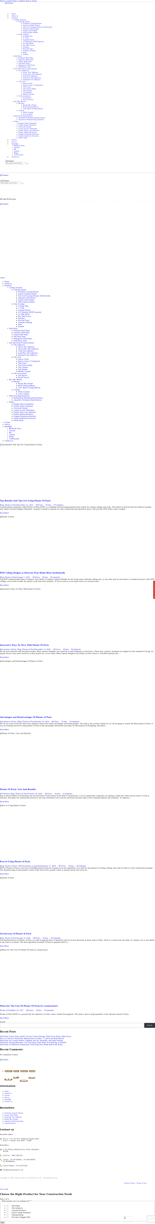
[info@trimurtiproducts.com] (20, 1170)
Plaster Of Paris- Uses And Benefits (18, 789)
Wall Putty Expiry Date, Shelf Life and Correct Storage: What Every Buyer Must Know (35, 1036)
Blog (2, 505)
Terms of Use (141, 1183)
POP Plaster (5, 794)
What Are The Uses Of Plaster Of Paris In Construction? (29, 1006)
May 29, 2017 (18, 1010)
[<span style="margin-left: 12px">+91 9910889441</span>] (8, 1161)
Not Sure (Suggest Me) (21, 1217)
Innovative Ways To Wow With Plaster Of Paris (24, 645)
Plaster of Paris (11, 505)
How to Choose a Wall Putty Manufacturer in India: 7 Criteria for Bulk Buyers (32, 1038)
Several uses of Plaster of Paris (15, 933)
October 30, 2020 (42, 722)
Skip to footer (31, 1)
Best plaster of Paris (8, 649)
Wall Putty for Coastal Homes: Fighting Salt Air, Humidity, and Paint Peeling (31, 1040)
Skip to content (6, 1)
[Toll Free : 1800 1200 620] (20, 1155)
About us (93, 201)
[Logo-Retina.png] (8, 199)
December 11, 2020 (43, 649)
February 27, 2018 (48, 866)
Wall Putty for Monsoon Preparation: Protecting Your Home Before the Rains (31, 1044)
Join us (126, 201)
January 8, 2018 (23, 938)
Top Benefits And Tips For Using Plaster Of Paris (25, 500)
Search (2, 1022)
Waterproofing (17, 1215)
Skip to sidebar (19, 1)
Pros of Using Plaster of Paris (15, 861)
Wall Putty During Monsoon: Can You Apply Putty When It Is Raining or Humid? (33, 1042)
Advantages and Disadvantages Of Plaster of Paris (26, 717)
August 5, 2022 (23, 577)
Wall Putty (16, 1206)
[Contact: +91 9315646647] (11, 1160)
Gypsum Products (19, 1210)
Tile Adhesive (17, 1208)
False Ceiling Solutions (21, 1213)
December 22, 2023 (25, 505)
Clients (116, 201)
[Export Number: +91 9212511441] (14, 1166)
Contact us (149, 201)
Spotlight (137, 201)
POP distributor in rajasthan (29, 866)
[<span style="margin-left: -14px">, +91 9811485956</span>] (29, 1160)
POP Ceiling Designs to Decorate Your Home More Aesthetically (32, 573)
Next (2, 1222)
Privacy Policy (129, 1183)
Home (82, 201)
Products (105, 201)
